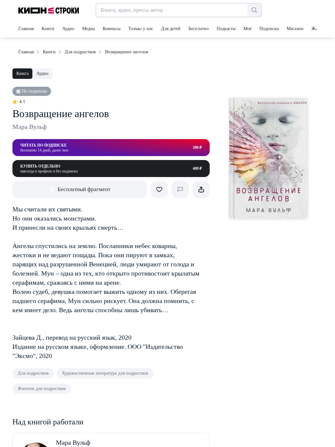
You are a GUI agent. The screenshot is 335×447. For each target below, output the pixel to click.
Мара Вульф (29, 126)
